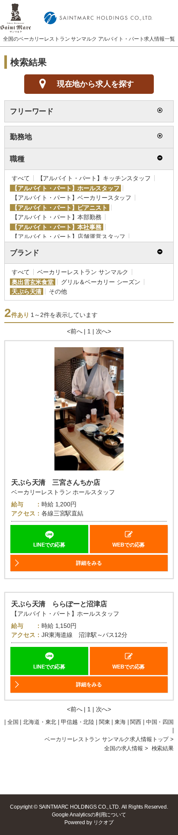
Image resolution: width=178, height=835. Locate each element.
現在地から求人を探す (95, 84)
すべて (21, 178)
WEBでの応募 (128, 545)
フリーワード (32, 111)
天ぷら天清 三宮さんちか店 (55, 482)
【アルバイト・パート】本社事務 (57, 227)
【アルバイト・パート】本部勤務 (57, 217)
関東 (104, 722)
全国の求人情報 (123, 748)
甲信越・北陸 (77, 722)
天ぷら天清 (26, 291)
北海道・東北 (39, 722)
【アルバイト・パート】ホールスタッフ (65, 188)
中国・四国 (160, 722)
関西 (135, 722)
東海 (120, 722)
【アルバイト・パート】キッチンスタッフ (94, 178)
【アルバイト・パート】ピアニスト (60, 207)
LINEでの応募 (49, 545)
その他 (58, 291)
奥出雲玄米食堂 (33, 281)
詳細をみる (89, 563)
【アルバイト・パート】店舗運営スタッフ (68, 236)
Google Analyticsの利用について (89, 815)
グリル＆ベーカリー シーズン (100, 281)
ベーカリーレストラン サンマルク (83, 272)
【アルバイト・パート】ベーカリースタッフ (71, 197)
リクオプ (103, 822)
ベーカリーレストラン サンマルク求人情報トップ (106, 739)
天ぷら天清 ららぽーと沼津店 (59, 604)
